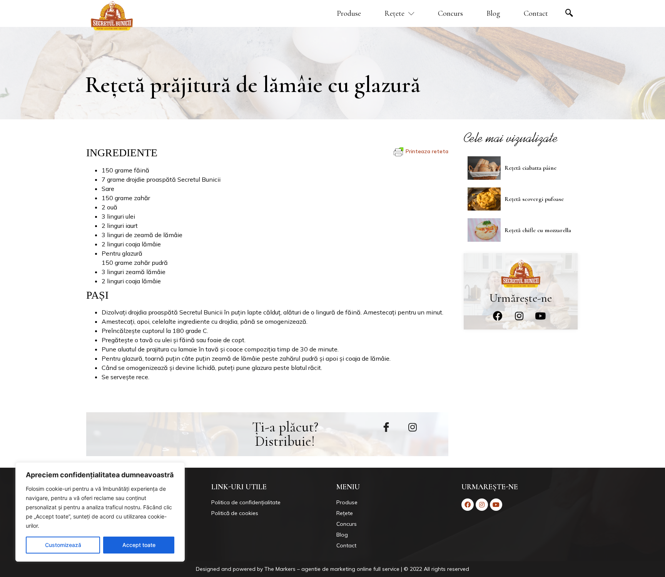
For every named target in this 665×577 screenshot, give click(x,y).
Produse (349, 13)
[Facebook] (498, 316)
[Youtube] (540, 316)
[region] (100, 512)
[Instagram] (519, 316)
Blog (493, 13)
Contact (536, 13)
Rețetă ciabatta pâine (530, 168)
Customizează (63, 545)
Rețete (394, 13)
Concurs (450, 13)
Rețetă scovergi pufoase (534, 199)
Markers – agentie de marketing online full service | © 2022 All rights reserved (372, 568)
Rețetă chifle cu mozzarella (538, 230)
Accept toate (138, 545)
